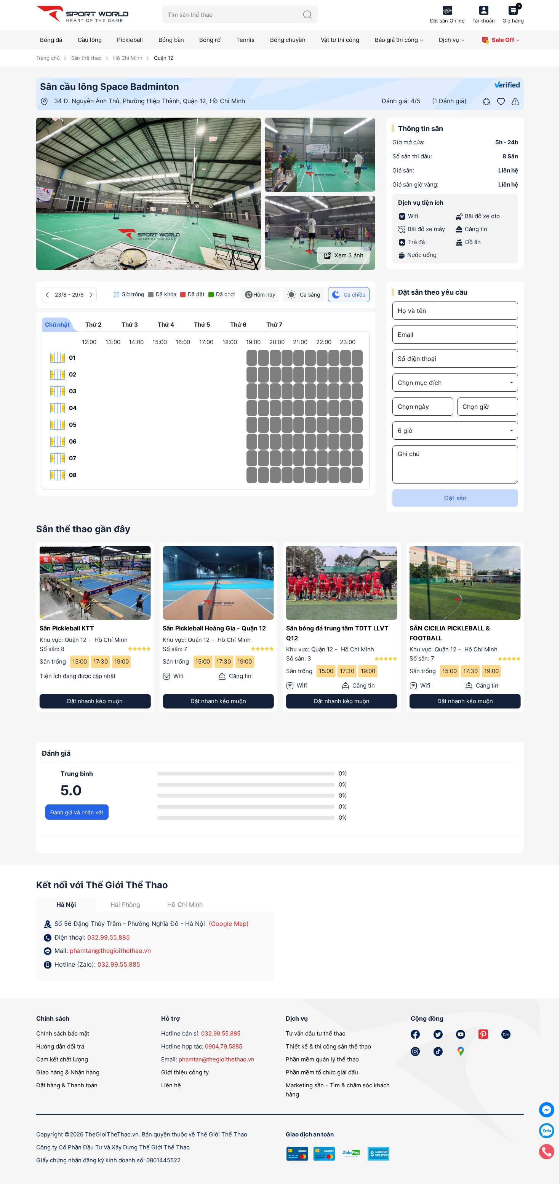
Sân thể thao (86, 58)
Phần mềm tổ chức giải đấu (322, 1072)
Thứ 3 (130, 324)
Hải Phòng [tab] (125, 904)
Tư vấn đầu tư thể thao (316, 1033)
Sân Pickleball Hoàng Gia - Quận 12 (214, 628)
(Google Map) (229, 923)
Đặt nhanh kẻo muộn (95, 701)
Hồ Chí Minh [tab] (185, 904)
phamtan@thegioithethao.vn (110, 950)
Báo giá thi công (396, 39)
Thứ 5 (202, 324)
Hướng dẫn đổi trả (60, 1046)
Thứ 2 (93, 324)
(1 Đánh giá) (449, 101)
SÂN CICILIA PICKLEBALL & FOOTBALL (450, 633)
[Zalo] (546, 1130)
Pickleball (130, 39)
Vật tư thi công (340, 39)
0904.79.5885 (223, 1046)
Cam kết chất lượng (62, 1059)
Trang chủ (48, 58)
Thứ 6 (238, 324)
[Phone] (546, 1151)
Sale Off (503, 39)
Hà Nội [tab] (66, 904)
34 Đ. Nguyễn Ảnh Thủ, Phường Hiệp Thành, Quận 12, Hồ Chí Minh (149, 101)
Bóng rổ (210, 39)
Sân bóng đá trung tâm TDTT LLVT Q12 (337, 633)
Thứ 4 (166, 324)
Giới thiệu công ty (185, 1072)
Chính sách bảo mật (62, 1033)
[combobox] (455, 382)
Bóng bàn (171, 39)
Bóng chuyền (288, 39)
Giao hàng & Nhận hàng (67, 1072)
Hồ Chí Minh (127, 58)
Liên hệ (171, 1085)
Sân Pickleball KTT (67, 628)
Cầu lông (90, 39)
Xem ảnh (348, 255)
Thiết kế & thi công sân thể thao (328, 1046)
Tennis (245, 39)
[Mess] (546, 1109)
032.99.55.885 (108, 937)
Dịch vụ (449, 39)
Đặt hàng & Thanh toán (67, 1085)
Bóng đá (51, 39)
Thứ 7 (274, 324)
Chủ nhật (57, 324)
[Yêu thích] (501, 100)
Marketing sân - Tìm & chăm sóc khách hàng (338, 1090)
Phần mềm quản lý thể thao (322, 1059)
